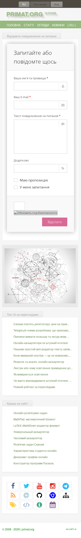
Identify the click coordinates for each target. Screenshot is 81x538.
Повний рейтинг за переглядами (34, 387)
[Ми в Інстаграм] (52, 485)
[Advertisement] (40, 275)
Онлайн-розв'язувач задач (30, 413)
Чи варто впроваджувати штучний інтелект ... (42, 380)
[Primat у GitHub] (39, 495)
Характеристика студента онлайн (35, 450)
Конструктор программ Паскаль (34, 463)
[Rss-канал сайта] (13, 495)
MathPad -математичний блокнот (35, 419)
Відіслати (55, 222)
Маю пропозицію (34, 180)
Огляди (43, 25)
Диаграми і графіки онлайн (31, 457)
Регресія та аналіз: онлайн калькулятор (39, 362)
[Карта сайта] (66, 495)
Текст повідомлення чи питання (37, 116)
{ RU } (72, 25)
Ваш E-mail (22, 97)
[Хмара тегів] (13, 504)
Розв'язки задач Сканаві (29, 444)
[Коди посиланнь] (26, 504)
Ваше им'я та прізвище (31, 78)
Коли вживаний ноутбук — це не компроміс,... (42, 355)
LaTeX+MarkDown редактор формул (37, 425)
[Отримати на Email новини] (26, 495)
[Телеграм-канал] (66, 485)
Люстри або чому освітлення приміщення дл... (43, 368)
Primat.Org (31, 14)
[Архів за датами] (52, 504)
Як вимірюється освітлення (31, 374)
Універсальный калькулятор (31, 432)
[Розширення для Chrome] (52, 495)
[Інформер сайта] (39, 504)
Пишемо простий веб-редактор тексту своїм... (43, 349)
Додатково (21, 160)
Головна (14, 25)
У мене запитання (34, 187)
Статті (29, 25)
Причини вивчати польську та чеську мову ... (41, 336)
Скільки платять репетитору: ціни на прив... (41, 324)
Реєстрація (40, 4)
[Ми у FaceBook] (13, 485)
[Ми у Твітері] (26, 485)
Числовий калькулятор (28, 438)
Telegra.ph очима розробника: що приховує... (42, 330)
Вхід (56, 4)
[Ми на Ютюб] (39, 485)
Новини (58, 25)
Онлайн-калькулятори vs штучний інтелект (41, 343)
